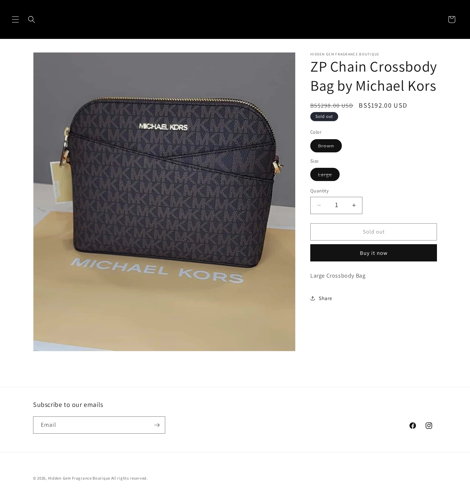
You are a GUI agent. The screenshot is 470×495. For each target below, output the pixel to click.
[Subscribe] (157, 425)
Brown (330, 147)
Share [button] (325, 298)
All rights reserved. (129, 478)
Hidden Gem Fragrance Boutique (79, 478)
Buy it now (374, 252)
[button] (15, 19)
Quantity (319, 191)
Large (329, 176)
